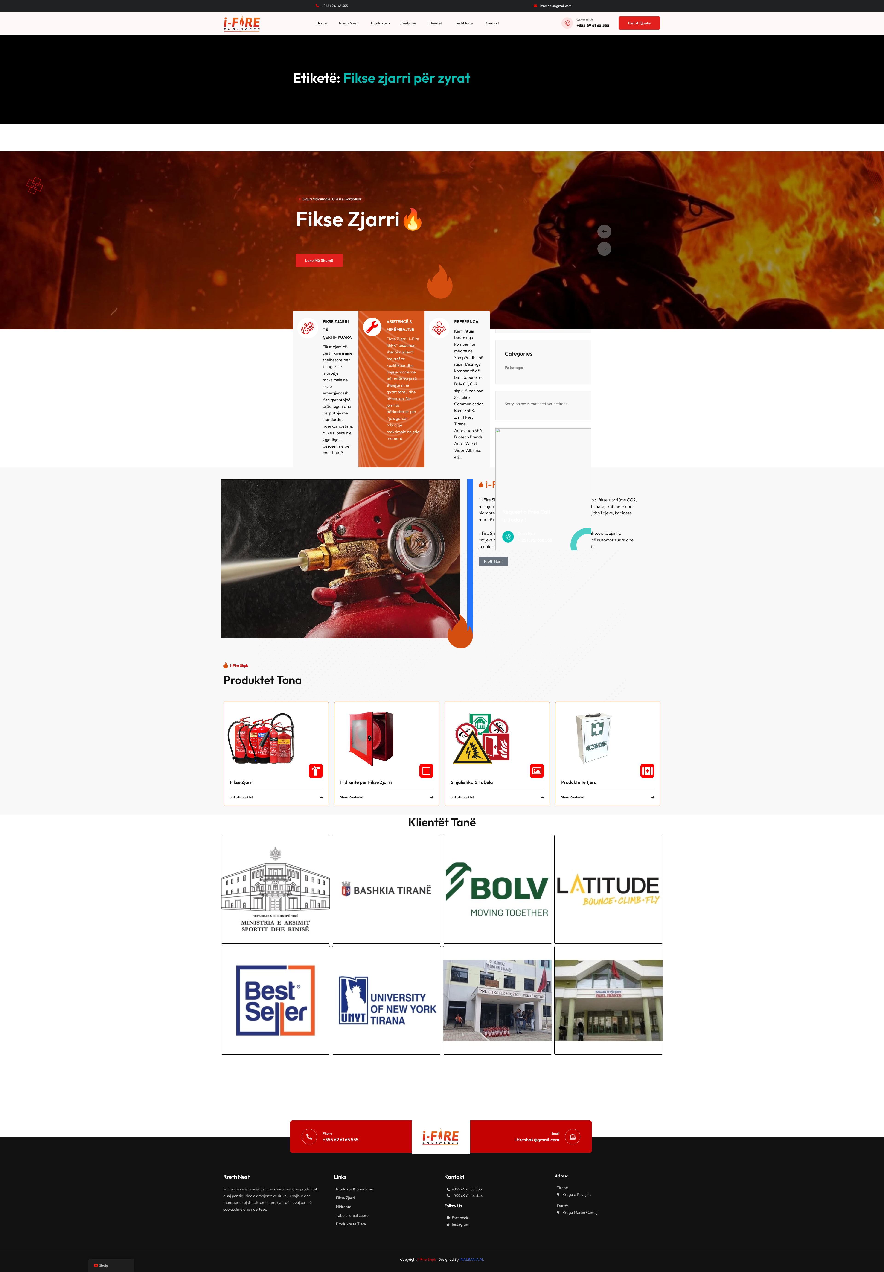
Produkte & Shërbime (354, 1189)
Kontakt (492, 23)
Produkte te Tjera (351, 1224)
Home (321, 23)
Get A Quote (639, 23)
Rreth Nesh (349, 23)
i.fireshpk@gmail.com (537, 1139)
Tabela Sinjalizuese (352, 1215)
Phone (327, 1133)
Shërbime (407, 23)
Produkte (379, 23)
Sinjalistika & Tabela (472, 782)
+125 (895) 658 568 (535, 540)
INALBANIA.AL (472, 1259)
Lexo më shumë (319, 260)
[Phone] (309, 1136)
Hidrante (343, 1206)
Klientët (435, 23)
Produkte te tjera (579, 782)
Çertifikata (463, 23)
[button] (608, 232)
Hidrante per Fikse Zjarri (366, 782)
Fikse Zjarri (241, 782)
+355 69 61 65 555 (592, 25)
